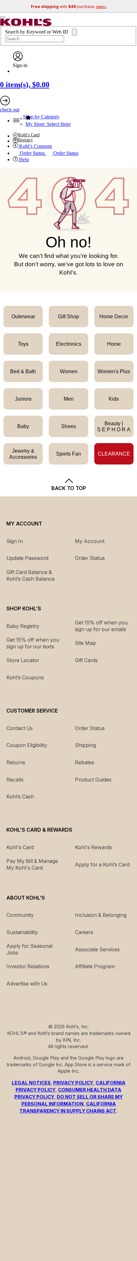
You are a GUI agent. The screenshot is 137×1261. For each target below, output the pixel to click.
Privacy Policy (73, 1083)
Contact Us (19, 728)
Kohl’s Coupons (25, 677)
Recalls (15, 779)
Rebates (84, 762)
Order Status (90, 728)
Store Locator (22, 660)
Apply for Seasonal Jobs (29, 949)
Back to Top (68, 488)
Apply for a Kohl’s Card (102, 864)
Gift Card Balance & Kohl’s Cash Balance (30, 575)
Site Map (85, 643)
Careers (84, 932)
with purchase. (68, 6)
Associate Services (97, 949)
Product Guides (93, 779)
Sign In (14, 541)
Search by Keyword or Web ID (37, 31)
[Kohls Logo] (26, 24)
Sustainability (22, 932)
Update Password (27, 558)
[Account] (18, 59)
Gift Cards (86, 660)
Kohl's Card (20, 847)
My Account (90, 541)
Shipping (85, 745)
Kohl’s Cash (20, 796)
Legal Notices (31, 1083)
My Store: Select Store (48, 124)
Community (20, 915)
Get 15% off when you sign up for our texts (32, 643)
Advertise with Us (26, 983)
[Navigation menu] (2, 17)
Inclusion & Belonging (100, 915)
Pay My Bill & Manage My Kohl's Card (32, 864)
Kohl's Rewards (93, 847)
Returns (15, 762)
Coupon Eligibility (26, 745)
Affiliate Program (95, 966)
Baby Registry (22, 626)
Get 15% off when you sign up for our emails (101, 625)
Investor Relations (27, 966)
